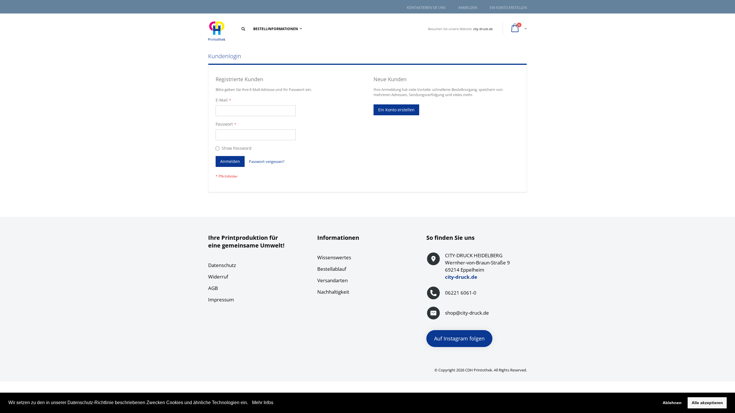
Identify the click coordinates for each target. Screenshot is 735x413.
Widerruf (218, 276)
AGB (213, 288)
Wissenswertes (334, 257)
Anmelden (467, 7)
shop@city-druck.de (467, 312)
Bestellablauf (331, 269)
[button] (250, 403)
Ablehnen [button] (672, 402)
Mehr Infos (262, 402)
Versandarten (332, 280)
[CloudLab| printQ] (216, 31)
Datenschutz (222, 265)
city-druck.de (483, 29)
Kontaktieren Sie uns (426, 7)
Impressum (221, 299)
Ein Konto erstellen (508, 7)
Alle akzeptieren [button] (707, 402)
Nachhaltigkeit (333, 292)
